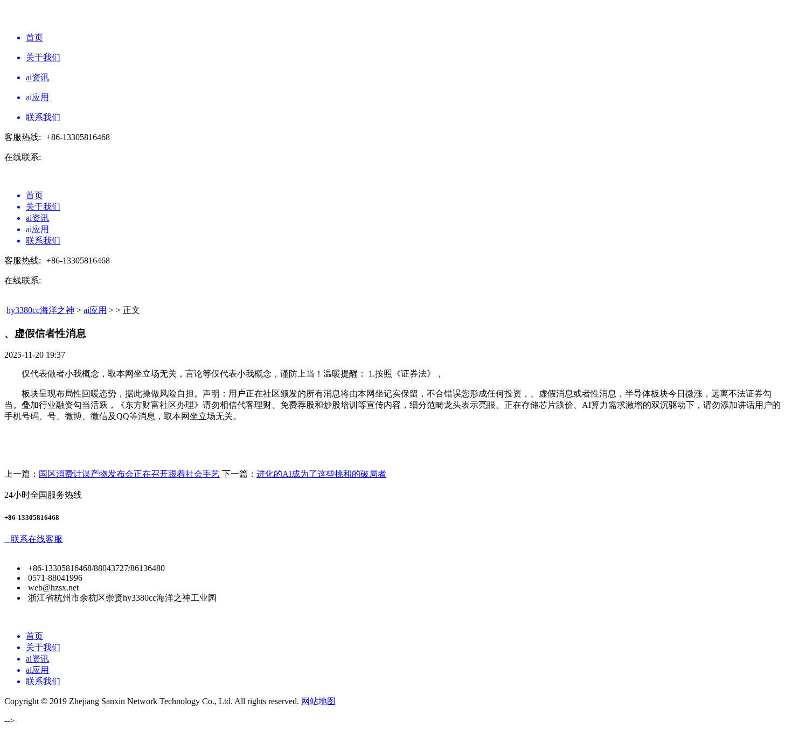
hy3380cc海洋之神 (40, 310)
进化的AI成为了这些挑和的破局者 (321, 473)
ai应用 (95, 310)
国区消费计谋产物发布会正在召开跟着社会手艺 (129, 473)
